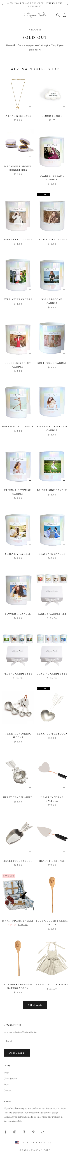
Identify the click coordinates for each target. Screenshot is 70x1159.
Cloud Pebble (52, 116)
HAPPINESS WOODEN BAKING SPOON (18, 986)
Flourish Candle (18, 614)
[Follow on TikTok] (43, 1132)
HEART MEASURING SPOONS (18, 736)
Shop (6, 1072)
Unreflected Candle (18, 426)
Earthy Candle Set (52, 614)
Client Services (10, 1078)
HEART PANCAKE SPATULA (52, 799)
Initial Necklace (18, 116)
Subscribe (17, 1052)
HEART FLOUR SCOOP (17, 861)
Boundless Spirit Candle (18, 365)
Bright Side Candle (52, 490)
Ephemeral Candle (18, 239)
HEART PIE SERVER (52, 861)
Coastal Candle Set (52, 674)
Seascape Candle (52, 554)
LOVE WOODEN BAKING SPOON (52, 923)
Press (6, 1084)
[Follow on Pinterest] (33, 1132)
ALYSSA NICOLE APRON (52, 984)
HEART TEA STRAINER (18, 797)
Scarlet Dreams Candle (52, 178)
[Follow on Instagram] (15, 1132)
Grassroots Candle (52, 239)
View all (35, 1004)
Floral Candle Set (18, 674)
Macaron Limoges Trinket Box (18, 168)
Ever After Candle (18, 299)
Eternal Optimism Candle (18, 492)
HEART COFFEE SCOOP (52, 734)
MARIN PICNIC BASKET (18, 921)
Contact (7, 1090)
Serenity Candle (18, 554)
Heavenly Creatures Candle (52, 428)
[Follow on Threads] (24, 1132)
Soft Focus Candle (52, 363)
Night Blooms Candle (52, 301)
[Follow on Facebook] (5, 1132)
